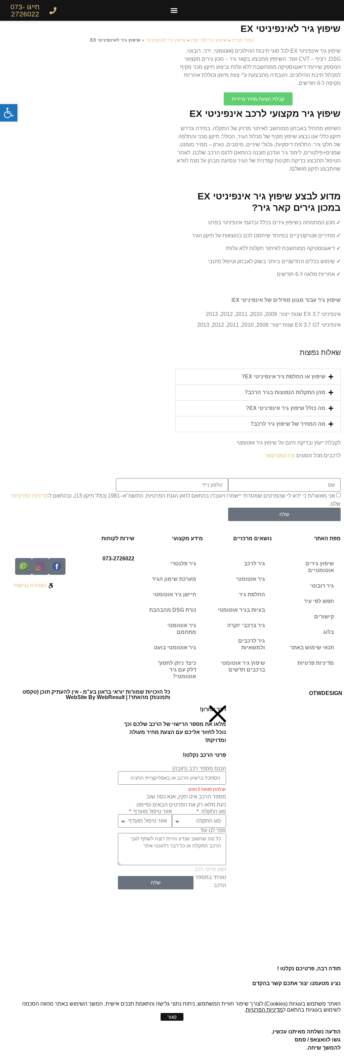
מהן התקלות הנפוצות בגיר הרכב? (285, 392)
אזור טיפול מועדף (152, 811)
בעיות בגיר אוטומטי (241, 610)
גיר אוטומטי (250, 579)
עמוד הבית (243, 40)
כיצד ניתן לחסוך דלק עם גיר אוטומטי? (177, 669)
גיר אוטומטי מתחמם (181, 628)
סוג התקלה (213, 811)
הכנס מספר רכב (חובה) (199, 768)
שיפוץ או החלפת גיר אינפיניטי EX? (284, 376)
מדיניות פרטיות (315, 663)
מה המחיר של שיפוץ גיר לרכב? (288, 424)
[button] (174, 10)
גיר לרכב (254, 563)
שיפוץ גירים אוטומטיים (319, 567)
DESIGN (325, 693)
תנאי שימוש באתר (312, 647)
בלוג (328, 632)
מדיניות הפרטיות (30, 496)
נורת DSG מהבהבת (172, 610)
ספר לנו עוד (213, 830)
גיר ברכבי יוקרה (246, 625)
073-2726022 (118, 558)
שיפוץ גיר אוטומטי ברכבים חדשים (243, 666)
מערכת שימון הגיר (174, 579)
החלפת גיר (252, 594)
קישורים (324, 616)
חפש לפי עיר (319, 601)
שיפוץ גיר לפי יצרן (209, 40)
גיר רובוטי (322, 586)
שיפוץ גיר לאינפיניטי (166, 40)
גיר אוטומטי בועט (175, 647)
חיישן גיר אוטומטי (174, 594)
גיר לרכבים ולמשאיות (251, 644)
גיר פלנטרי (183, 563)
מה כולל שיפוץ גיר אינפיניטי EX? (286, 408)
